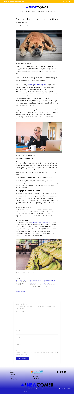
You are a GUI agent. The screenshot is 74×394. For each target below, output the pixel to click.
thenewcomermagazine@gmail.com (14, 1)
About (22, 11)
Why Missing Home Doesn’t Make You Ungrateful (36, 282)
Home (12, 371)
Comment (20, 312)
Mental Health (20, 291)
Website (18, 344)
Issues (28, 11)
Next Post (55, 297)
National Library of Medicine (37, 84)
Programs (41, 11)
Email (18, 337)
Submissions (49, 11)
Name (18, 330)
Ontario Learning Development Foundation (44, 388)
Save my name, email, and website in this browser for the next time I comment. (37, 353)
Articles (34, 11)
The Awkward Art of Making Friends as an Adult (50, 282)
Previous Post (19, 297)
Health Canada (21, 280)
